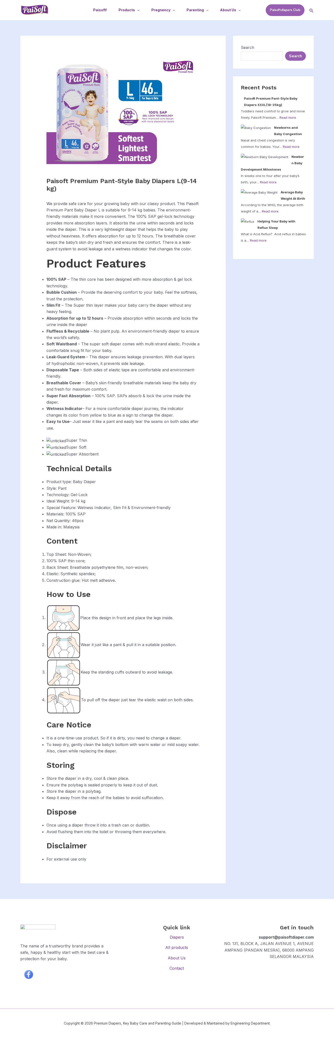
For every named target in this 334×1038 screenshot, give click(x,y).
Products (127, 10)
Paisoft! (100, 10)
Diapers (177, 937)
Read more (287, 117)
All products (176, 947)
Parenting (195, 10)
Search (247, 47)
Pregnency (160, 10)
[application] (137, 10)
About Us (228, 10)
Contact (176, 968)
